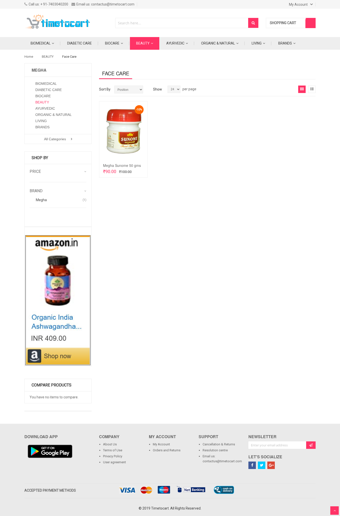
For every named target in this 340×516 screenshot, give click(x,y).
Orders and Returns (166, 450)
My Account (161, 444)
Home (28, 56)
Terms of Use (112, 450)
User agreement (114, 462)
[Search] (253, 23)
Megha (41, 200)
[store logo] (58, 23)
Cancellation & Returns (219, 444)
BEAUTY (48, 56)
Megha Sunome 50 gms (122, 165)
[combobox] (181, 23)
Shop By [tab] (40, 157)
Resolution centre (215, 450)
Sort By (105, 89)
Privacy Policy (112, 456)
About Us (110, 444)
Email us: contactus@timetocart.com (222, 458)
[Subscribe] (311, 445)
